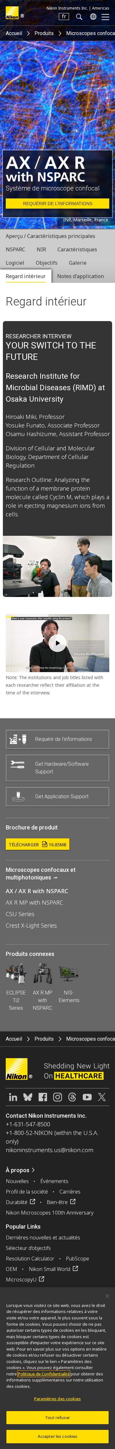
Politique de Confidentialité (44, 1374)
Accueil (14, 33)
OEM (11, 1269)
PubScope (77, 1258)
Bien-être (57, 1202)
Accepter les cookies (58, 1436)
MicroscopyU (21, 1279)
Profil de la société (27, 1191)
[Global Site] (92, 16)
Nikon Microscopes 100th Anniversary (50, 1212)
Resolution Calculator (30, 1258)
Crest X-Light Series (31, 925)
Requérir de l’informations (57, 203)
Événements (54, 1181)
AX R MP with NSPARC (34, 902)
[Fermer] (107, 1296)
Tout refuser (57, 1417)
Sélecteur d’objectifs (28, 1248)
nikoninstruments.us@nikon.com (49, 1150)
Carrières (69, 1191)
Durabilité (16, 1202)
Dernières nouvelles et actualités (43, 1237)
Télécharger (37, 845)
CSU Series (20, 914)
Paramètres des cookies (57, 1399)
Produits (44, 33)
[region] (57, 1368)
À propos (17, 1170)
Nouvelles (17, 1181)
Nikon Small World (49, 1269)
